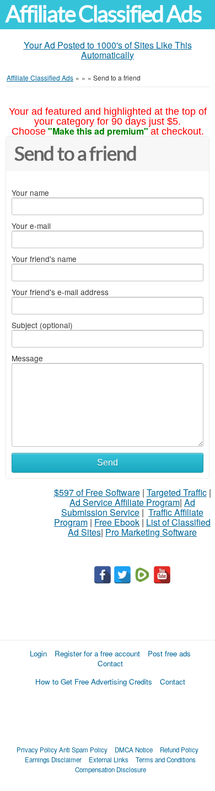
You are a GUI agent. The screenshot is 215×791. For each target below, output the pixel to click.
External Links (108, 759)
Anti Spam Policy (83, 749)
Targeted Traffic (177, 492)
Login (38, 653)
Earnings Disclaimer (53, 759)
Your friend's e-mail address (60, 291)
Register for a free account (97, 653)
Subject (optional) (42, 324)
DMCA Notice (134, 749)
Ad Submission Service (128, 507)
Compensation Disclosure (110, 769)
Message (27, 358)
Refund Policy (179, 749)
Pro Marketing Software (151, 532)
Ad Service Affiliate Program (124, 502)
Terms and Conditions (166, 759)
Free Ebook (116, 522)
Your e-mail (31, 225)
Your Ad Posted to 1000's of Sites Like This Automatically (108, 50)
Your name (30, 192)
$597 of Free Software (97, 492)
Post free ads (169, 653)
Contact (110, 663)
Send (107, 462)
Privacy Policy (37, 749)
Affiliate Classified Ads (103, 14)
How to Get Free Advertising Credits (93, 681)
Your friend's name (44, 258)
